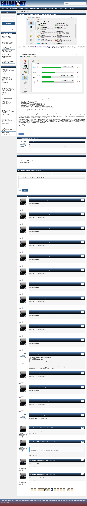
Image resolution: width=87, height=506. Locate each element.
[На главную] (17, 3)
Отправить (25, 190)
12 (57, 489)
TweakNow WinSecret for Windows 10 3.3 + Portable (29, 159)
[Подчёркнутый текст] (24, 177)
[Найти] (85, 3)
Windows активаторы (34, 8)
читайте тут (76, 146)
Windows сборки (13, 8)
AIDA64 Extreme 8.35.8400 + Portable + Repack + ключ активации (7, 51)
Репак (7, 8)
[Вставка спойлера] (44, 177)
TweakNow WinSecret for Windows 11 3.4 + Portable (29, 160)
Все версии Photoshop (23, 8)
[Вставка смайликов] (35, 177)
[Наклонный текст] (22, 177)
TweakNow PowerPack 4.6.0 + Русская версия (28, 165)
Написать (72, 8)
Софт (3, 8)
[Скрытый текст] (37, 177)
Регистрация (12, 29)
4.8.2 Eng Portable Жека (72, 126)
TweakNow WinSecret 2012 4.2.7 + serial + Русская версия (30, 164)
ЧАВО (66, 8)
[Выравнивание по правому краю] (32, 177)
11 (54, 489)
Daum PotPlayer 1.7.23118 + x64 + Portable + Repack (8, 48)
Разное (60, 8)
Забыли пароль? (5, 29)
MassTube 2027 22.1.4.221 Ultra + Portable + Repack (8, 46)
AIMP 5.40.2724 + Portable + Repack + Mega (7, 57)
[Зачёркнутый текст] (26, 177)
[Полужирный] (20, 177)
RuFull (34, 200)
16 (68, 489)
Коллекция (51, 8)
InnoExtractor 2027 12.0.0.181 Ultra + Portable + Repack (8, 54)
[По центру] (30, 177)
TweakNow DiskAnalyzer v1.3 (25, 162)
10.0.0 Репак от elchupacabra (60, 126)
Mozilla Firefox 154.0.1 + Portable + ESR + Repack (7, 37)
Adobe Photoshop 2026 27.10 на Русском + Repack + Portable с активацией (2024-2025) (8, 40)
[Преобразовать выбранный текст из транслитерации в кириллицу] (42, 177)
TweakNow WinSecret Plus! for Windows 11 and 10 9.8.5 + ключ (35, 126)
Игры (56, 8)
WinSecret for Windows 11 (40, 46)
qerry (34, 415)
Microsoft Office (44, 8)
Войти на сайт (8, 23)
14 (64, 489)
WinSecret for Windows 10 (52, 46)
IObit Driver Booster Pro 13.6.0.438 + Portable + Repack (7, 59)
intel (34, 354)
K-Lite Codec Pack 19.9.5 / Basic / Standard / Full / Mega (8, 62)
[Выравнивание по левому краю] (28, 177)
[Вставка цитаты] (39, 177)
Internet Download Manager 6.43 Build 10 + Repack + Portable (8, 43)
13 (61, 489)
